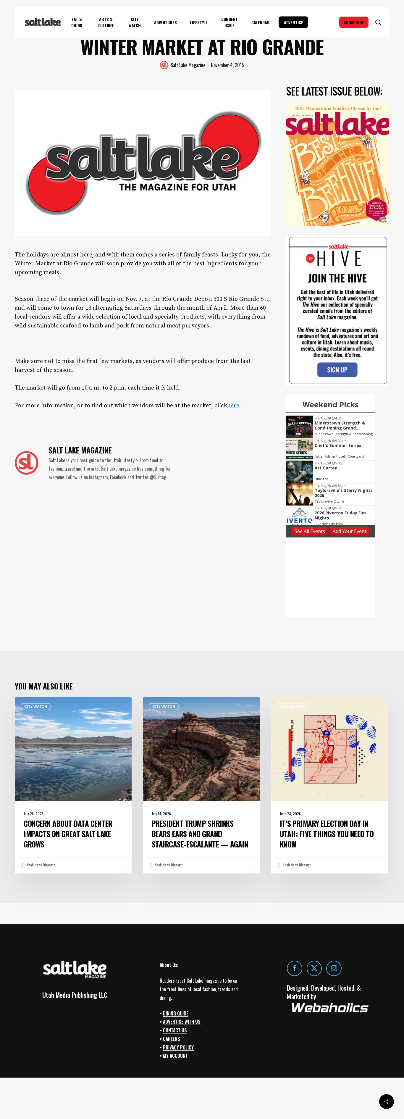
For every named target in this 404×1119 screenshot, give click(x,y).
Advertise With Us (182, 1021)
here (233, 405)
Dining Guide (175, 1013)
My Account (175, 1055)
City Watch (35, 706)
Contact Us (175, 1030)
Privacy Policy (178, 1047)
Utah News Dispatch (40, 864)
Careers (171, 1038)
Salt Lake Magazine (188, 65)
